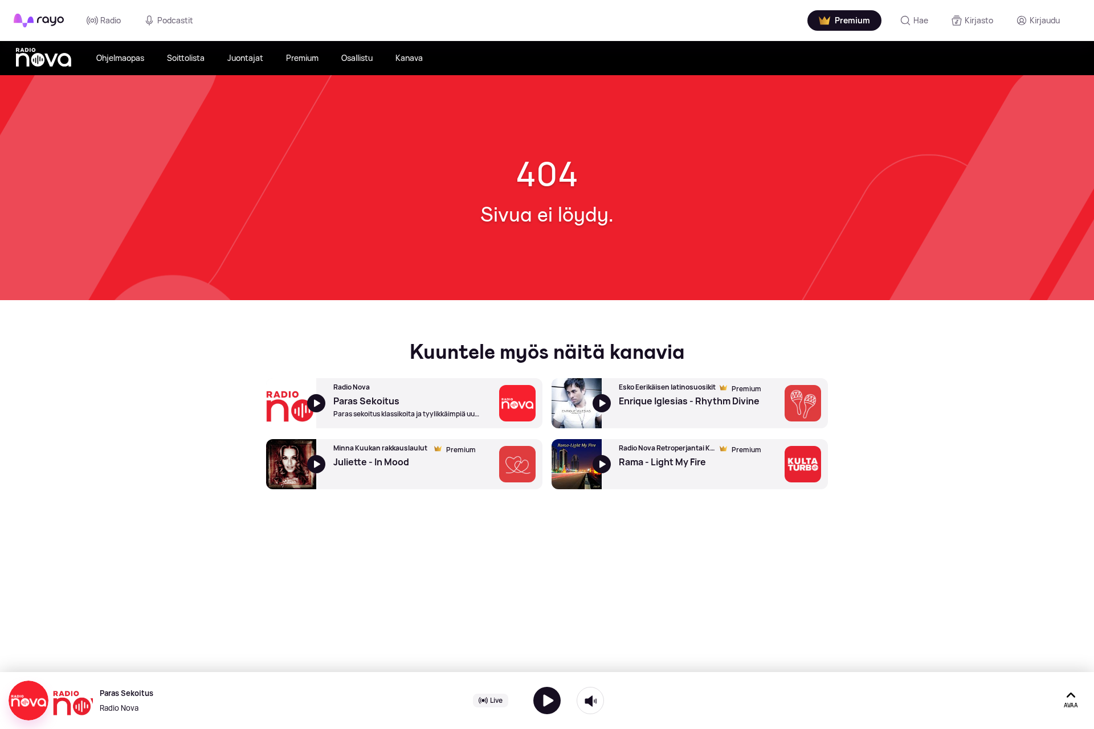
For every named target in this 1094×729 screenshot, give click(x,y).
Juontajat (245, 57)
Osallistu (357, 57)
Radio (110, 20)
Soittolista (186, 57)
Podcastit (175, 20)
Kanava (409, 57)
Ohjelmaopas (120, 57)
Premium (302, 57)
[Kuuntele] (547, 700)
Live (496, 700)
